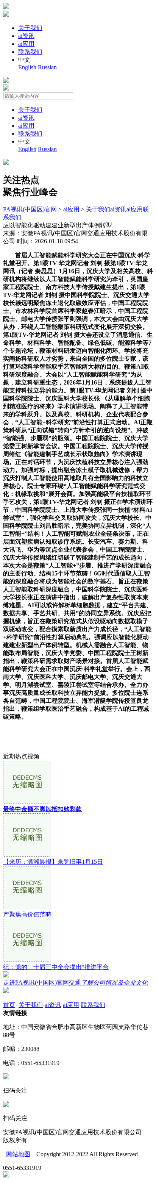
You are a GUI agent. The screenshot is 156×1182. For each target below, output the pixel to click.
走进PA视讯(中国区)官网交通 (75, 982)
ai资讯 (26, 36)
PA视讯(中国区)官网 (30, 209)
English (27, 67)
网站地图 (18, 1154)
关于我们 (30, 28)
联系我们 (30, 51)
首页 (9, 1005)
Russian (47, 67)
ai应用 (26, 44)
